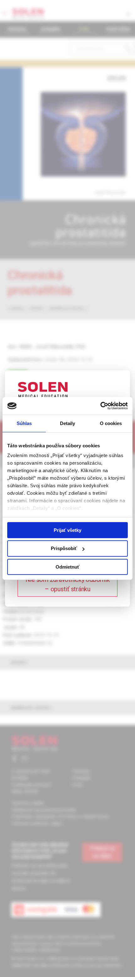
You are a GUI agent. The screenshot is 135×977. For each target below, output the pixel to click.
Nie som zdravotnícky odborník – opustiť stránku (67, 584)
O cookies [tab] (111, 423)
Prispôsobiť (64, 548)
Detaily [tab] (67, 423)
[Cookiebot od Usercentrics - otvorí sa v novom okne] (100, 406)
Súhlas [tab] (24, 423)
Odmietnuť (67, 567)
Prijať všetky (67, 529)
